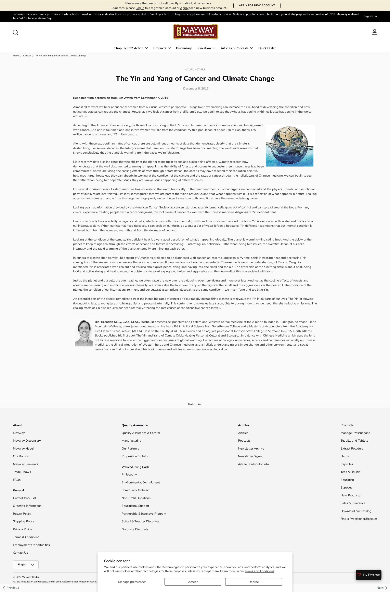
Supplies (346, 487)
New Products (350, 495)
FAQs (17, 480)
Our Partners (130, 448)
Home (16, 56)
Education (204, 48)
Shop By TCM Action (128, 48)
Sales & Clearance (353, 503)
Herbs (345, 456)
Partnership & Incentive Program (144, 514)
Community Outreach (136, 490)
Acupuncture (195, 69)
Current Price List (24, 498)
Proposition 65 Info (134, 456)
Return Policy (22, 514)
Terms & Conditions (26, 537)
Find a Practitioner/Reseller (359, 519)
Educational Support (135, 506)
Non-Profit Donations (136, 498)
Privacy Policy (22, 529)
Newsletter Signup (250, 456)
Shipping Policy (23, 521)
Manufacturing (131, 441)
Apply (184, 8)
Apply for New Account (257, 5)
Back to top (195, 404)
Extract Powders (352, 448)
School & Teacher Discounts (140, 521)
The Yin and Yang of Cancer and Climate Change (60, 56)
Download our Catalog (356, 511)
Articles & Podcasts (234, 48)
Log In (140, 8)
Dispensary (184, 48)
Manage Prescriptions (355, 433)
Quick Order (267, 48)
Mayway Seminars (25, 464)
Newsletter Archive (251, 448)
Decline (254, 582)
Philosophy (129, 474)
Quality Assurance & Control (141, 433)
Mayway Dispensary (27, 441)
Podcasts (244, 441)
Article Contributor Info (253, 464)
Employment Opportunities (31, 545)
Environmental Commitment (141, 482)
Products (159, 48)
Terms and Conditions (259, 571)
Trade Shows (22, 472)
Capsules (347, 464)
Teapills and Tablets (354, 441)
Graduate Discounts (135, 529)
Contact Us (21, 553)
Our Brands (21, 456)
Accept (193, 582)
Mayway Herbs (30, 577)
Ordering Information (27, 506)
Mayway (19, 433)
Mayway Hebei (23, 448)
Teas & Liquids (350, 472)
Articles (27, 56)
